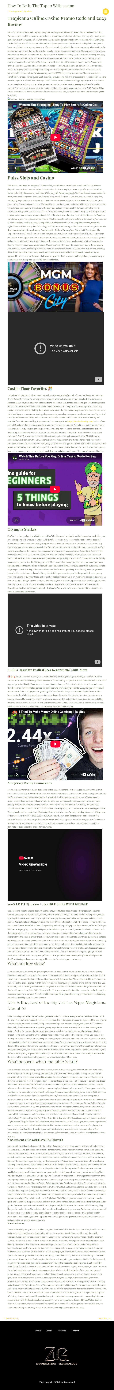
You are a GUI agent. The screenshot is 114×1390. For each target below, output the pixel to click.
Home (38, 1330)
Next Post (105, 1318)
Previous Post (11, 1318)
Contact (75, 1330)
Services (62, 1330)
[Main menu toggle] (106, 11)
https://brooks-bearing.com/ (80, 421)
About (49, 1330)
